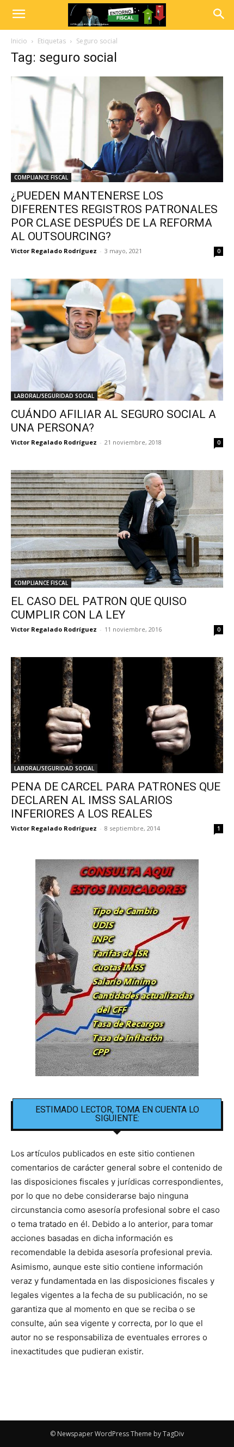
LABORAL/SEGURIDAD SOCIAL (54, 396)
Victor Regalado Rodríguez (54, 251)
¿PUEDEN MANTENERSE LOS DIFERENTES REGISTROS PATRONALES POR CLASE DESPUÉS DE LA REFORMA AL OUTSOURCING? (114, 216)
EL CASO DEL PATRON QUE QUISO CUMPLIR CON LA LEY (99, 608)
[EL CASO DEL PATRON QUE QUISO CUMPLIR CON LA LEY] (117, 529)
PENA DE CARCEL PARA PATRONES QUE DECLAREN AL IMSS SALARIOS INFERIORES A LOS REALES (115, 800)
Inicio (19, 41)
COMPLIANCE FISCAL (41, 177)
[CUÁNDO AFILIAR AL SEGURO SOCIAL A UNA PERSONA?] (117, 340)
